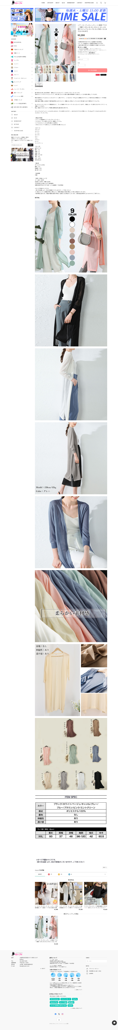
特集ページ (17, 53)
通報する (105, 867)
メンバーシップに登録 (83, 48)
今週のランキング (18, 49)
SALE (15, 46)
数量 (79, 63)
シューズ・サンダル (19, 89)
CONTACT (79, 2)
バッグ (15, 85)
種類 (79, 57)
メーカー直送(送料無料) (20, 103)
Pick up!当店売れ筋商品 (20, 56)
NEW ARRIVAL (17, 42)
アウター (16, 67)
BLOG (63, 2)
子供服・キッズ (18, 100)
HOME (43, 2)
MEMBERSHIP (71, 2)
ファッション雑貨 (18, 96)
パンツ (16, 71)
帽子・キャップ (18, 92)
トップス (16, 60)
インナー (16, 64)
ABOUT (58, 2)
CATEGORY (50, 2)
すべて (40, 874)
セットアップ (17, 82)
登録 (30, 145)
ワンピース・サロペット (20, 78)
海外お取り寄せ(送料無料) (21, 107)
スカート (16, 74)
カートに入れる (92, 70)
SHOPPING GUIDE (89, 2)
